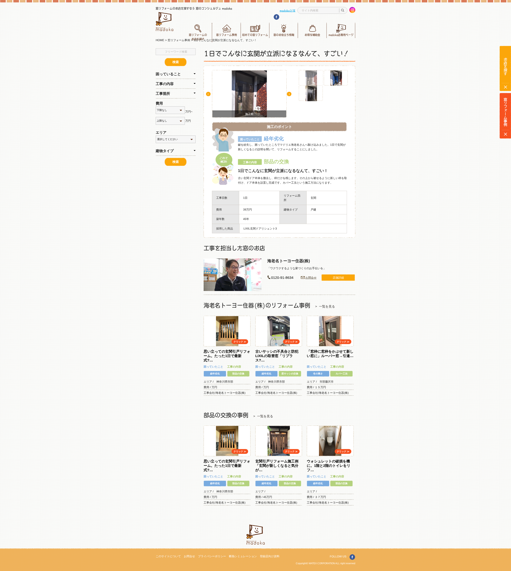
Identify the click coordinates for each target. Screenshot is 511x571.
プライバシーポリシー (212, 556)
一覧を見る (327, 306)
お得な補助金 (312, 35)
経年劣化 (215, 373)
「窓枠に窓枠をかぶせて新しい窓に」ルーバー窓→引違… (330, 353)
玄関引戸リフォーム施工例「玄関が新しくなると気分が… (276, 465)
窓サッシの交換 (289, 373)
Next (289, 94)
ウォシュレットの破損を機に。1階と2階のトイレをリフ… (328, 465)
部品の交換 (238, 373)
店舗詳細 (338, 277)
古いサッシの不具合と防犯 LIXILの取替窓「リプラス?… (278, 355)
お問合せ (311, 277)
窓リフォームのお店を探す (198, 37)
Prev (208, 94)
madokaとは (287, 10)
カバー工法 (342, 373)
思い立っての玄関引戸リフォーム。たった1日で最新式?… (227, 355)
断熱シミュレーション (243, 556)
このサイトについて (168, 556)
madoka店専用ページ (341, 35)
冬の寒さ (318, 373)
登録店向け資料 (269, 556)
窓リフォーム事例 (226, 35)
